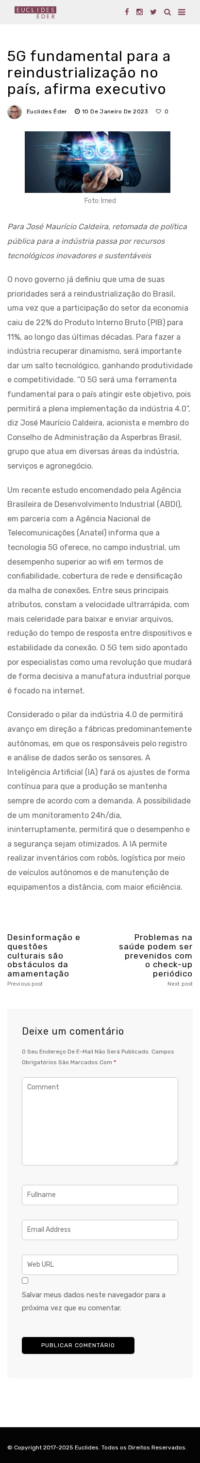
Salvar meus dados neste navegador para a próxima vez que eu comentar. (94, 1301)
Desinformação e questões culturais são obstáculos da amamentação (44, 960)
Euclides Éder (47, 111)
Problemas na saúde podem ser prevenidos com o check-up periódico (156, 960)
